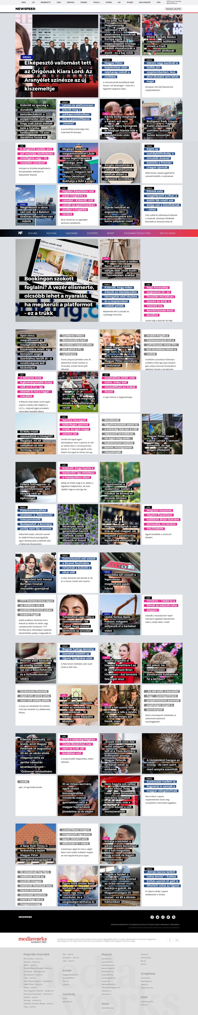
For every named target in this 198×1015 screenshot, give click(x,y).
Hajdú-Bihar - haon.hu (33, 984)
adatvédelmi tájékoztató (119, 924)
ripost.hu (144, 954)
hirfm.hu (144, 1005)
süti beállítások (153, 924)
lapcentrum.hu (147, 988)
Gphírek (109, 2)
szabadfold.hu (69, 978)
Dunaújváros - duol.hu (33, 975)
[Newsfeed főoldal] (25, 917)
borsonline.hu (107, 1008)
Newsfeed (70, 2)
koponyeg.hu (146, 981)
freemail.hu (145, 978)
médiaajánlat (174, 924)
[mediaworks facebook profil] (170, 940)
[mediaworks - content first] (33, 940)
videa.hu (144, 984)
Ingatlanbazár (144, 2)
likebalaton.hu (108, 971)
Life (33, 2)
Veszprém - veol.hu (71, 957)
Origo (24, 2)
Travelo (96, 2)
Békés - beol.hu (30, 965)
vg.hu (65, 998)
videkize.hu (106, 991)
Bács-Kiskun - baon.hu (33, 959)
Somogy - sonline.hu (32, 1000)
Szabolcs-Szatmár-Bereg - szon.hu (38, 1003)
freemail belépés (173, 9)
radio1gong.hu (147, 1001)
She (119, 2)
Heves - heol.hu (30, 987)
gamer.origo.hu (108, 968)
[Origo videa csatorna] (168, 917)
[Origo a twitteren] (157, 917)
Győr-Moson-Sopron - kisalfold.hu (38, 981)
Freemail (84, 2)
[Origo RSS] (173, 917)
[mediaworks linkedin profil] (176, 940)
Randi (131, 2)
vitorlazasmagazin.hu (111, 987)
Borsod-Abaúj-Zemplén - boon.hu (38, 968)
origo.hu (66, 984)
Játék (159, 2)
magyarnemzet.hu (70, 975)
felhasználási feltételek (138, 924)
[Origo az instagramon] (163, 917)
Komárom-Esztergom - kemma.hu (38, 994)
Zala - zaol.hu (68, 961)
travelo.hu (106, 981)
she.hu (144, 964)
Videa (59, 2)
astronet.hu (106, 959)
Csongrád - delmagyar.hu (34, 971)
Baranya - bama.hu (32, 962)
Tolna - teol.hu (30, 1007)
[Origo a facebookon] (152, 917)
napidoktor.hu (107, 975)
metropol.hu (146, 957)
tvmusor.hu (106, 994)
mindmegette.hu (109, 978)
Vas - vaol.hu (68, 954)
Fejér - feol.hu (30, 978)
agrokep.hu (67, 1001)
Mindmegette (46, 2)
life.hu (143, 961)
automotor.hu (107, 962)
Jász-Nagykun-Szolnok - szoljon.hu (38, 991)
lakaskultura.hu (108, 965)
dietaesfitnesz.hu (109, 984)
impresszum (165, 924)
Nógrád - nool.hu (31, 997)
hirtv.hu (66, 981)
